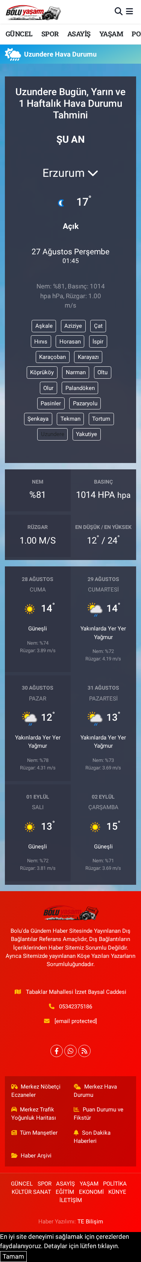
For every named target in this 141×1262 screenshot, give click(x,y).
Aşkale (44, 326)
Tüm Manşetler (39, 1132)
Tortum (101, 418)
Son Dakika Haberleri (92, 1136)
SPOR (50, 33)
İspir (97, 341)
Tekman (70, 418)
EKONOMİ (91, 1192)
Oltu (102, 372)
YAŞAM (111, 33)
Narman (76, 372)
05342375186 (75, 1006)
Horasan (70, 341)
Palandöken (80, 388)
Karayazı (88, 357)
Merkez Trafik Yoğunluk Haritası (33, 1113)
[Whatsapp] (70, 1051)
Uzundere (52, 434)
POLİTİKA (115, 1183)
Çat (98, 326)
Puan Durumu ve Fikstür (98, 1113)
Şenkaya (38, 418)
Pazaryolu (85, 403)
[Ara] (119, 11)
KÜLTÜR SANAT (31, 1192)
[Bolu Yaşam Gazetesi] (33, 11)
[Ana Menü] (129, 11)
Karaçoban (52, 357)
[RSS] (84, 1051)
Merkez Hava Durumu (95, 1090)
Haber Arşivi (36, 1155)
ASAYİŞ (78, 33)
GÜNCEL (19, 33)
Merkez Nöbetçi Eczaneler (36, 1090)
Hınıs (40, 341)
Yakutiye (86, 434)
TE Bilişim (90, 1221)
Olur (48, 388)
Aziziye (73, 326)
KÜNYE (117, 1192)
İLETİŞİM (70, 1200)
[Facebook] (56, 1051)
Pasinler (51, 403)
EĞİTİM (65, 1192)
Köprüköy (42, 372)
